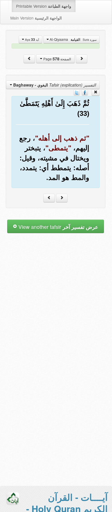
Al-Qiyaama (72, 39)
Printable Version (43, 6)
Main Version (36, 18)
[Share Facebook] (84, 92)
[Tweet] (76, 92)
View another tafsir (57, 226)
